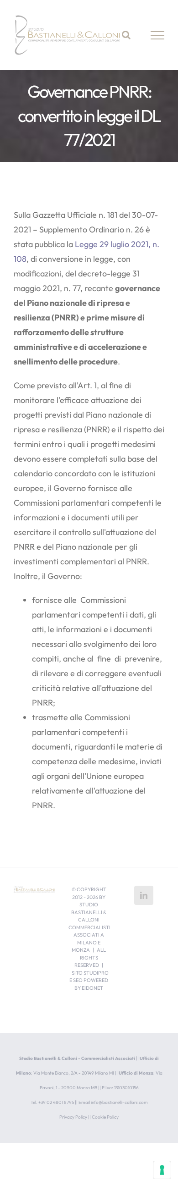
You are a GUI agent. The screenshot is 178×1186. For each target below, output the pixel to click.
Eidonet (92, 988)
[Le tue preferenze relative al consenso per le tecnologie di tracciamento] (162, 1170)
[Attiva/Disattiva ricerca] (126, 34)
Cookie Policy (105, 1117)
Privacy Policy (73, 1117)
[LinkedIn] (143, 895)
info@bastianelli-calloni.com (119, 1102)
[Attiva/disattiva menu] (158, 35)
